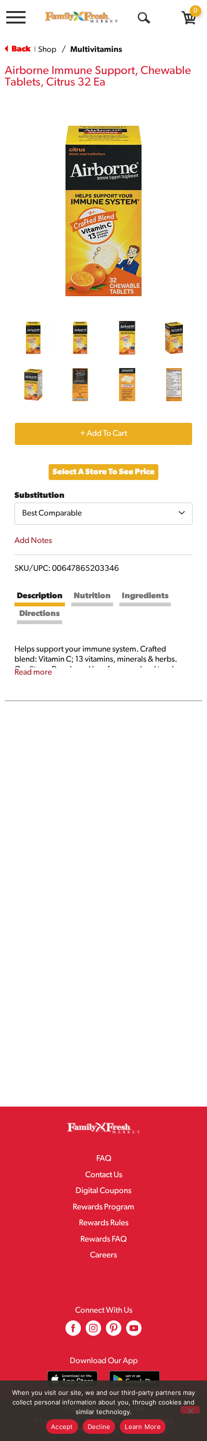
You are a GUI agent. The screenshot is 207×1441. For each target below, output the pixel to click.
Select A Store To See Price (103, 472)
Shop (47, 50)
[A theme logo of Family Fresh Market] (81, 16)
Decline (99, 1426)
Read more (33, 672)
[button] (33, 338)
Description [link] (40, 596)
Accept (62, 1426)
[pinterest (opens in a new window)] (113, 1332)
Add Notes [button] (33, 541)
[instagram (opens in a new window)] (93, 1332)
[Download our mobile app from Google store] (134, 1379)
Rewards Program (103, 1207)
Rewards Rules (104, 1223)
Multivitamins (96, 50)
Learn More (143, 1426)
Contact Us (103, 1175)
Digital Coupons (103, 1191)
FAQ (103, 1159)
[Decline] (190, 1410)
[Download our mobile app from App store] (72, 1379)
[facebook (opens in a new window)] (73, 1332)
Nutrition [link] (92, 596)
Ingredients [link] (145, 596)
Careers (103, 1255)
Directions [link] (39, 614)
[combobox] (103, 513)
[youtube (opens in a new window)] (134, 1332)
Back (20, 49)
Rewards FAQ (103, 1239)
